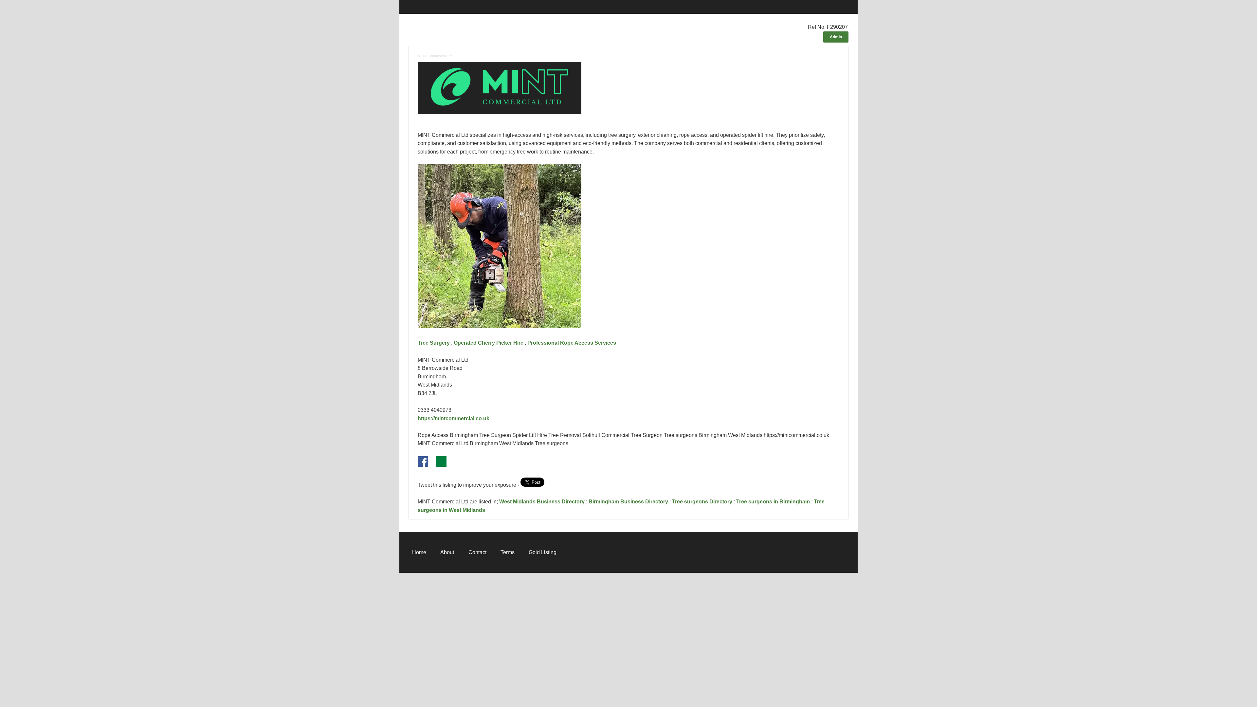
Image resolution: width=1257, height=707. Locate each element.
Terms (508, 552)
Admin (836, 37)
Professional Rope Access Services (571, 343)
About (447, 552)
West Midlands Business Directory (542, 501)
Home (419, 552)
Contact (477, 552)
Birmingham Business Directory (628, 501)
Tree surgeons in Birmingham (773, 501)
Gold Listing (542, 552)
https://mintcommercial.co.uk (453, 418)
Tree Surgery (434, 343)
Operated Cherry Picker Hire (488, 343)
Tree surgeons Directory (702, 501)
